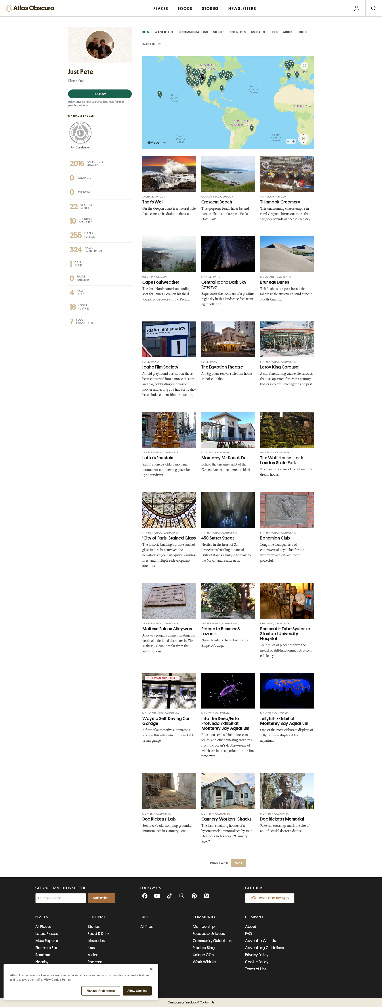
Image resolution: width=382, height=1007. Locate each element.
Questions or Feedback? (191, 1002)
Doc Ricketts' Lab (159, 819)
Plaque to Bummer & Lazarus (221, 631)
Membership (204, 926)
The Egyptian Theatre (222, 367)
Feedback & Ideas (209, 933)
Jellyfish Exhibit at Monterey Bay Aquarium (284, 721)
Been (145, 32)
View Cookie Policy (57, 979)
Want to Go (164, 32)
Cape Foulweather (160, 282)
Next (239, 862)
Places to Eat (46, 948)
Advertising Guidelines (264, 948)
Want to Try (151, 44)
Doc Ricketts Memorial (282, 819)
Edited (302, 32)
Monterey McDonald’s (223, 458)
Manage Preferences (101, 990)
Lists (91, 948)
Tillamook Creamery (280, 202)
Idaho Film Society (160, 367)
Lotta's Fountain (158, 458)
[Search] (373, 8)
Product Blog (204, 948)
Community (204, 917)
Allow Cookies (137, 990)
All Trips (146, 926)
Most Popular (46, 940)
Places (41, 917)
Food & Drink (98, 933)
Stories (218, 32)
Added (287, 32)
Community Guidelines (212, 940)
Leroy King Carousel (279, 367)
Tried (274, 32)
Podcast (95, 962)
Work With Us (204, 962)
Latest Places (46, 933)
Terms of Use (256, 969)
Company (254, 917)
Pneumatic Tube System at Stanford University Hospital (286, 634)
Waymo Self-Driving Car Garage (166, 721)
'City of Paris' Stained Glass (169, 538)
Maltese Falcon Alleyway (167, 629)
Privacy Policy (256, 955)
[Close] (151, 969)
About (250, 926)
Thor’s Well (153, 202)
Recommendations (193, 32)
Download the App (273, 898)
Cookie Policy (256, 962)
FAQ (248, 933)
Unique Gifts (203, 955)
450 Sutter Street (217, 538)
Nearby (42, 962)
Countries (238, 32)
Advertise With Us (260, 940)
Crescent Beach (216, 202)
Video (93, 955)
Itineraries (96, 940)
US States (258, 32)
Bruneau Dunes (274, 282)
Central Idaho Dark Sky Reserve (224, 284)
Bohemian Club (275, 538)
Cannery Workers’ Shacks (226, 819)
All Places (43, 926)
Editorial (96, 917)
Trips (145, 917)
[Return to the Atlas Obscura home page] (31, 8)
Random (42, 955)
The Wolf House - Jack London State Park (281, 460)
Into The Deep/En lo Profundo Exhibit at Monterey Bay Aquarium (225, 723)
